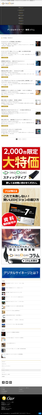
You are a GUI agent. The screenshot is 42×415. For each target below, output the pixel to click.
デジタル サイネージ (15, 43)
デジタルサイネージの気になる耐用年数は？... (13, 310)
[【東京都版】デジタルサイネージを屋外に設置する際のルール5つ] (3, 307)
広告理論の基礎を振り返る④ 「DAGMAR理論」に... (14, 315)
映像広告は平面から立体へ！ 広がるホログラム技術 (12, 70)
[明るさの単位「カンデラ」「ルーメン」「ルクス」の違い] (3, 284)
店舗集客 (3, 376)
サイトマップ (22, 391)
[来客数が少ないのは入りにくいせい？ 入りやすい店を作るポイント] (3, 302)
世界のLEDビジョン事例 (6, 374)
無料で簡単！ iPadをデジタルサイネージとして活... (14, 292)
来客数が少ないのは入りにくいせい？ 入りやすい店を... (15, 301)
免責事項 (21, 389)
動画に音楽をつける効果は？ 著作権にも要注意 (11, 100)
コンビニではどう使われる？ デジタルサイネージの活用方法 (14, 337)
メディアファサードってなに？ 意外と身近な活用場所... (15, 324)
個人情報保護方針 (4, 391)
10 (23, 139)
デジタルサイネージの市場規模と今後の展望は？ (11, 41)
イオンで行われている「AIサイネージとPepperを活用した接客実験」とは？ (17, 80)
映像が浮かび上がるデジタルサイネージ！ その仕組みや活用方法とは (16, 109)
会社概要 (3, 389)
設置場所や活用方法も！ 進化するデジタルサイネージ (12, 61)
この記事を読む (4, 47)
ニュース (3, 372)
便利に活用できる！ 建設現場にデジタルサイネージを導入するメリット (16, 119)
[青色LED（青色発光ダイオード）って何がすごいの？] (3, 289)
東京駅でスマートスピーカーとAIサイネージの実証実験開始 (14, 354)
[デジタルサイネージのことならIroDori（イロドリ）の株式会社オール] (9, 4)
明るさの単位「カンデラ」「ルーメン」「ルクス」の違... (15, 283)
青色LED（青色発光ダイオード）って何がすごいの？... (14, 287)
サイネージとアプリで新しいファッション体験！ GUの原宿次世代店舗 (16, 51)
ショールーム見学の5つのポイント (11, 343)
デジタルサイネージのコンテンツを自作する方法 (11, 129)
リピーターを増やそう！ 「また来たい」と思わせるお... (15, 319)
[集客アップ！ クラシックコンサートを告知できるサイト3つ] (3, 298)
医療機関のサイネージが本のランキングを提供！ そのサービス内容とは (16, 90)
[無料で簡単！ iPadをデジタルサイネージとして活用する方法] (3, 293)
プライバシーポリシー (22, 413)
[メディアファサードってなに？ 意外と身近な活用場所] (3, 325)
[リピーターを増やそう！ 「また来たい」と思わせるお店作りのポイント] (3, 321)
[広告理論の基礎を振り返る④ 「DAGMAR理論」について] (3, 316)
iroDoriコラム (9, 43)
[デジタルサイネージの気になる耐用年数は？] (3, 312)
